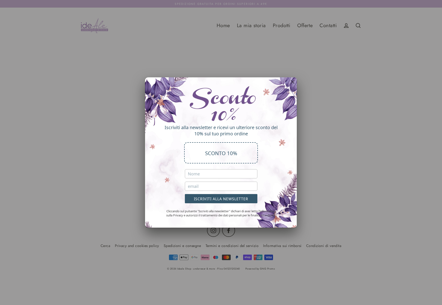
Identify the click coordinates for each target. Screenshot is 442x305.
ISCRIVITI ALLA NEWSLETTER (221, 198)
